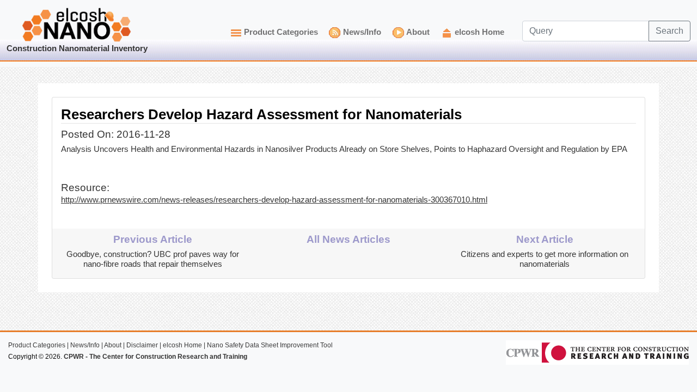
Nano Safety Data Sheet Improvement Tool (270, 345)
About (418, 32)
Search (669, 30)
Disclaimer (142, 345)
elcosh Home (479, 32)
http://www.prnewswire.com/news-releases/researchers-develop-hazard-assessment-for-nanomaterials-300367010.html (274, 199)
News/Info (362, 32)
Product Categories (281, 32)
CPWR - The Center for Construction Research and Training (155, 356)
